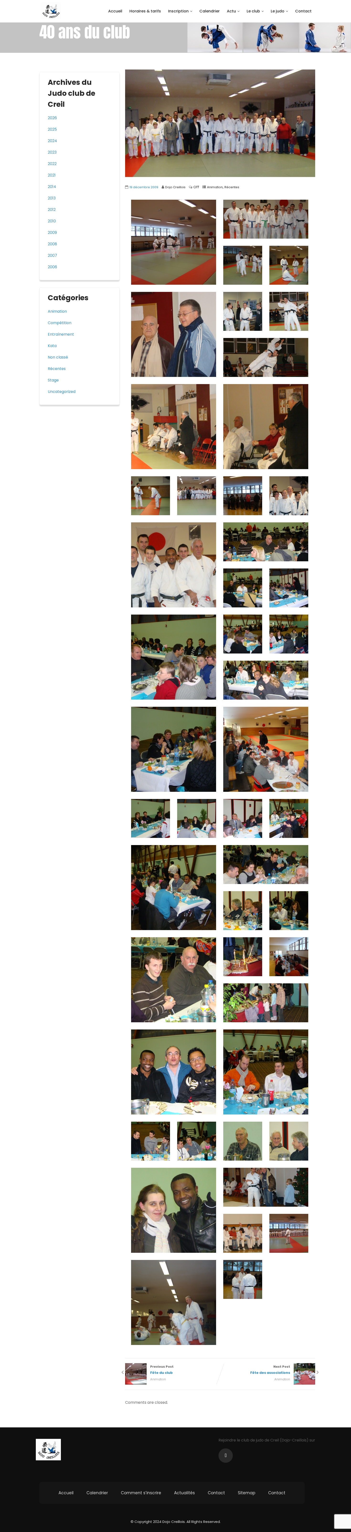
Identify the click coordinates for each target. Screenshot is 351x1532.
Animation (215, 187)
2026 (52, 118)
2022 (52, 163)
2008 (52, 244)
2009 (52, 232)
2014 (52, 186)
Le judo (277, 11)
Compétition (59, 323)
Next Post (270, 1370)
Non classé (58, 357)
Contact (303, 11)
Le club (253, 11)
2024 (52, 141)
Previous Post (162, 1370)
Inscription (178, 11)
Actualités (184, 1493)
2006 (52, 267)
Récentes (231, 187)
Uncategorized (61, 391)
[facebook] (225, 1455)
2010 (52, 221)
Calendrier (209, 11)
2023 (52, 152)
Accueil (115, 11)
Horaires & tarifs (145, 11)
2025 (52, 129)
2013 (52, 198)
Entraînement (61, 334)
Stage (53, 380)
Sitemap (246, 1493)
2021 (52, 175)
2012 (52, 209)
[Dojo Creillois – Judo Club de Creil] (51, 10)
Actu (231, 11)
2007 (52, 255)
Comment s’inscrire (141, 1493)
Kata (52, 345)
